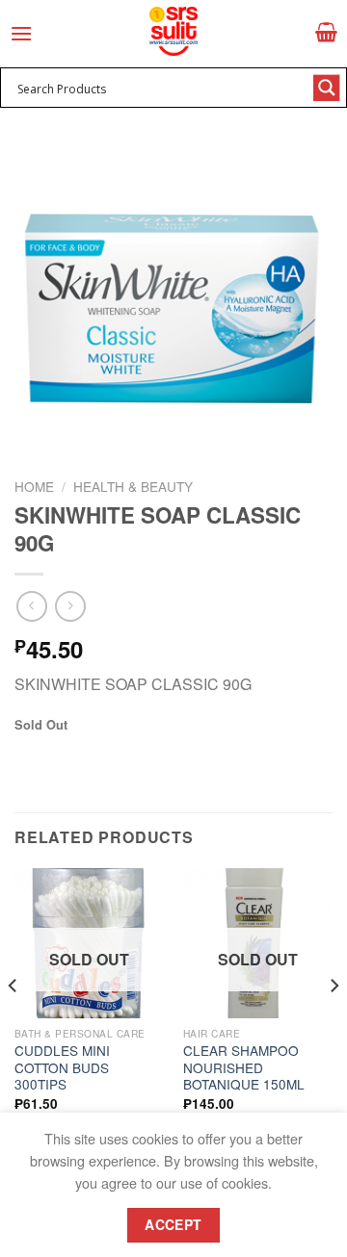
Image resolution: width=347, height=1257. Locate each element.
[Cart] (326, 32)
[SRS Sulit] (173, 31)
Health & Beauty (133, 486)
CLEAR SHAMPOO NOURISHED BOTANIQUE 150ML (244, 1067)
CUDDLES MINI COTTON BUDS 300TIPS (62, 1067)
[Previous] (13, 1024)
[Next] (333, 1024)
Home (34, 486)
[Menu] (21, 33)
